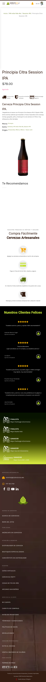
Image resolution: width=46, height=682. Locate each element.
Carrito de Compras (10, 608)
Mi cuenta (6, 602)
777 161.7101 (10, 484)
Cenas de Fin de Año (10, 583)
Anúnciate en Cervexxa (12, 532)
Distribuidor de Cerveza (12, 545)
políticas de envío (10, 627)
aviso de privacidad (10, 615)
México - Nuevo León (26, 130)
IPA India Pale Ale (15, 13)
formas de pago (8, 663)
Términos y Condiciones (12, 621)
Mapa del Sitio (8, 522)
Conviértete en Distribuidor (14, 558)
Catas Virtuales (8, 571)
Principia (10, 123)
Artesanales (11, 130)
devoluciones (8, 633)
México (18, 130)
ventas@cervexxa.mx (15, 477)
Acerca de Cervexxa (10, 516)
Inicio (5, 13)
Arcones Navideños (10, 589)
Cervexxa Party (8, 577)
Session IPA (27, 13)
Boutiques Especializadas (13, 552)
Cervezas (10, 126)
